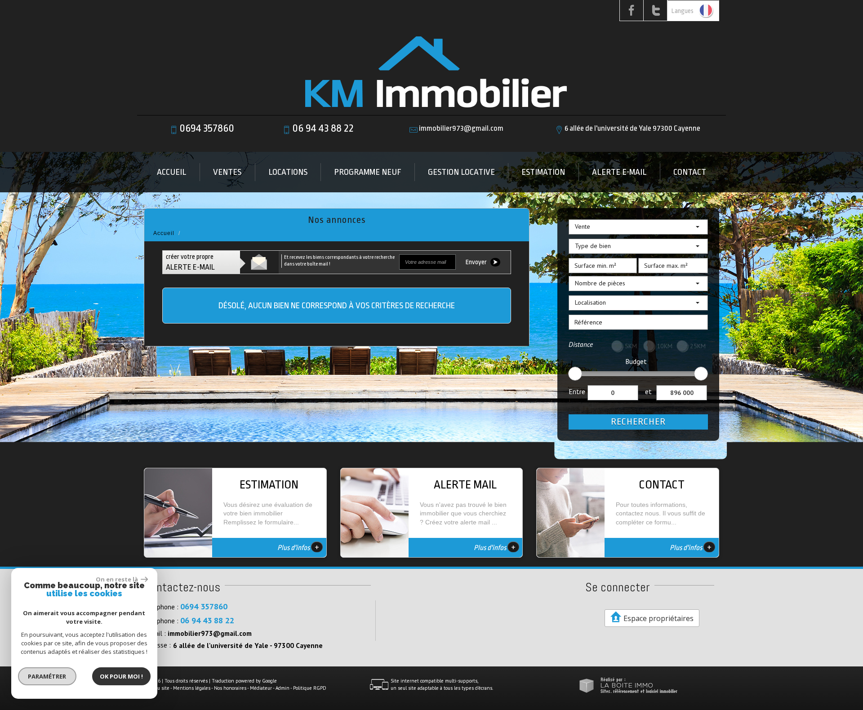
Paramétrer (47, 676)
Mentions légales (191, 688)
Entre (577, 391)
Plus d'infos (298, 546)
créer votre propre (190, 262)
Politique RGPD (309, 688)
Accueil (172, 172)
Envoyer (477, 262)
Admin (282, 688)
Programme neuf (367, 172)
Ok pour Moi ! (121, 676)
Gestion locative (461, 172)
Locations (287, 172)
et (648, 391)
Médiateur (261, 688)
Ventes (227, 172)
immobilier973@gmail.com (461, 128)
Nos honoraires (230, 688)
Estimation (543, 172)
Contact (689, 172)
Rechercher (638, 422)
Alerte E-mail (619, 172)
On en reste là (117, 579)
